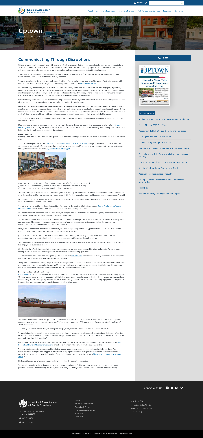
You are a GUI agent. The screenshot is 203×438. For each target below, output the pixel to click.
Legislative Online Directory (141, 405)
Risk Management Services (149, 11)
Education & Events (126, 11)
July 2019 (163, 58)
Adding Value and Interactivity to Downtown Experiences (164, 119)
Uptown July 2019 (147, 113)
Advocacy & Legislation (105, 11)
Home (21, 36)
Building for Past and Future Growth (155, 136)
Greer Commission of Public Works (73, 143)
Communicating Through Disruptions (155, 142)
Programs (167, 11)
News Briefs (144, 188)
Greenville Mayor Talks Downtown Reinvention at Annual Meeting (163, 155)
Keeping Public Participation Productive (156, 174)
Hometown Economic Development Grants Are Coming (163, 162)
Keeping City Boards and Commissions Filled (158, 168)
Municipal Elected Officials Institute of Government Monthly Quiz (161, 180)
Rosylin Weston (104, 206)
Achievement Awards (88, 83)
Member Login (142, 3)
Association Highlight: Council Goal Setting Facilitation (162, 131)
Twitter (173, 388)
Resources (179, 11)
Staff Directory (136, 411)
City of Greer (51, 143)
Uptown (49, 36)
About (90, 11)
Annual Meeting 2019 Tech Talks (153, 125)
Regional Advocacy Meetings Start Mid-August (159, 193)
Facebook (168, 388)
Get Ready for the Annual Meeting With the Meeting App (164, 148)
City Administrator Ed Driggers (58, 148)
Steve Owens (76, 256)
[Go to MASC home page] (34, 9)
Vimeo (182, 388)
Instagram (177, 388)
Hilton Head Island (25, 274)
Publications (39, 36)
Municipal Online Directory (141, 408)
